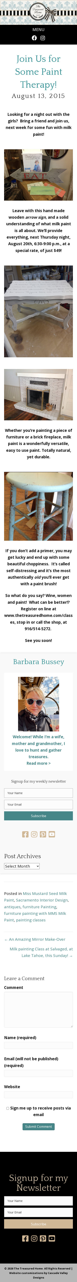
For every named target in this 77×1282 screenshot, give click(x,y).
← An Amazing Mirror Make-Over (34, 939)
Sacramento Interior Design (42, 900)
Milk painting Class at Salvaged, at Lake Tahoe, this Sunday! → (41, 952)
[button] (34, 37)
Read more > (38, 763)
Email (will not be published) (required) (31, 1062)
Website (12, 1086)
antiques (12, 906)
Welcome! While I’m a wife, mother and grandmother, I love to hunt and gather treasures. (38, 746)
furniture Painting (39, 906)
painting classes (31, 920)
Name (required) (20, 1037)
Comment (13, 987)
